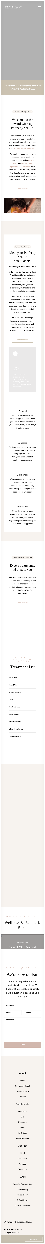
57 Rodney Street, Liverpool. (23, 148)
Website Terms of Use (22, 1184)
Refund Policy (22, 1200)
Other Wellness (22, 1138)
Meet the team (22, 1091)
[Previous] (5, 634)
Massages (22, 1122)
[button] (39, 7)
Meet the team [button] (22, 340)
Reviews (22, 1097)
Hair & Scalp (22, 1133)
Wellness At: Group (23, 1222)
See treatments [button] (22, 188)
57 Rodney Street (22, 1086)
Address (22, 1164)
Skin (22, 1117)
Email (22, 1153)
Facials (22, 1127)
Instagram (22, 1158)
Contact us (22, 1169)
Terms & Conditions (22, 1205)
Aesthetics (22, 1111)
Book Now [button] (33, 1239)
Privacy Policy (22, 1195)
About (22, 1080)
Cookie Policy (22, 1189)
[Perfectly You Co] (15, 7)
